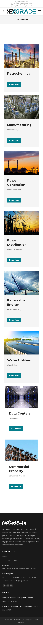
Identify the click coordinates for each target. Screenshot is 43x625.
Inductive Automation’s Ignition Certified (17, 597)
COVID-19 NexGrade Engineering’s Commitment (21, 606)
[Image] (21, 56)
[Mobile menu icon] (39, 11)
